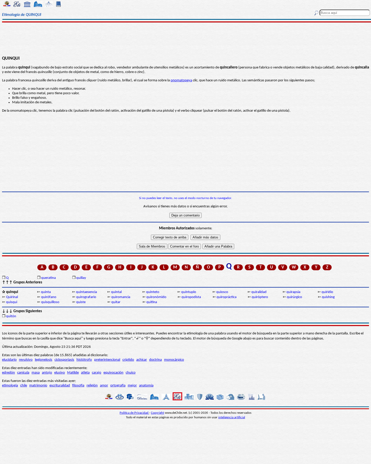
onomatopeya (181, 80)
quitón (11, 316)
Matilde (73, 373)
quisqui (11, 302)
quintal (116, 292)
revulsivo (26, 360)
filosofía (78, 385)
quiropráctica (226, 297)
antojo (47, 373)
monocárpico (174, 360)
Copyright (157, 412)
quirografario (86, 297)
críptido (128, 360)
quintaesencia (86, 292)
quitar (115, 302)
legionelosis (43, 360)
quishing (328, 297)
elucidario (9, 360)
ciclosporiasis (64, 360)
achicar (141, 360)
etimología (10, 385)
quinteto (152, 292)
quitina (151, 302)
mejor (132, 385)
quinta (46, 292)
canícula (23, 373)
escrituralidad (59, 385)
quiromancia (120, 297)
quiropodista (191, 297)
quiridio (327, 292)
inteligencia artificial (231, 417)
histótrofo (84, 360)
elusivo (59, 373)
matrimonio (38, 385)
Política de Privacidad (134, 412)
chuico (131, 373)
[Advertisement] (185, 38)
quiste (81, 302)
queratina (48, 278)
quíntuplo (188, 292)
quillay (81, 278)
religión (92, 385)
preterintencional (107, 360)
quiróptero (260, 297)
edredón (8, 373)
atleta (85, 373)
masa (36, 373)
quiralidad (259, 292)
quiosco (222, 292)
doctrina (155, 360)
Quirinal (12, 297)
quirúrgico (294, 297)
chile (23, 385)
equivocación (113, 373)
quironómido (156, 297)
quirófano (48, 297)
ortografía (117, 385)
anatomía (146, 385)
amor (104, 385)
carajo (96, 373)
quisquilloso (50, 302)
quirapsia (293, 292)
